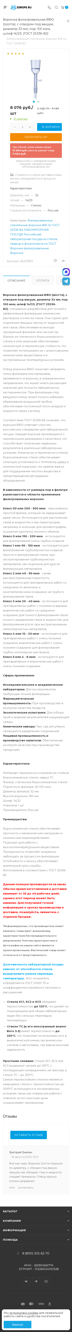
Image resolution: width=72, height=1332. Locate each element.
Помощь (10, 1239)
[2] (11, 53)
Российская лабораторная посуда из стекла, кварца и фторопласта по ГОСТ (34, 239)
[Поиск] (56, 8)
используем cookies (23, 1313)
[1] (8, 53)
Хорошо (17, 1324)
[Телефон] (49, 8)
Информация (14, 1230)
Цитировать (26, 1187)
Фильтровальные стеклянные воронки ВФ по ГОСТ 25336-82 (35, 225)
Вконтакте (26, 1278)
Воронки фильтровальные (29, 248)
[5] (22, 53)
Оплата (42, 280)
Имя (12, 1187)
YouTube (46, 1278)
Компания (12, 1220)
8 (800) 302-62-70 (35, 1253)
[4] (19, 53)
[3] (15, 53)
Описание (16, 280)
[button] (34, 102)
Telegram (36, 1278)
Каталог (10, 1211)
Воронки (16, 253)
